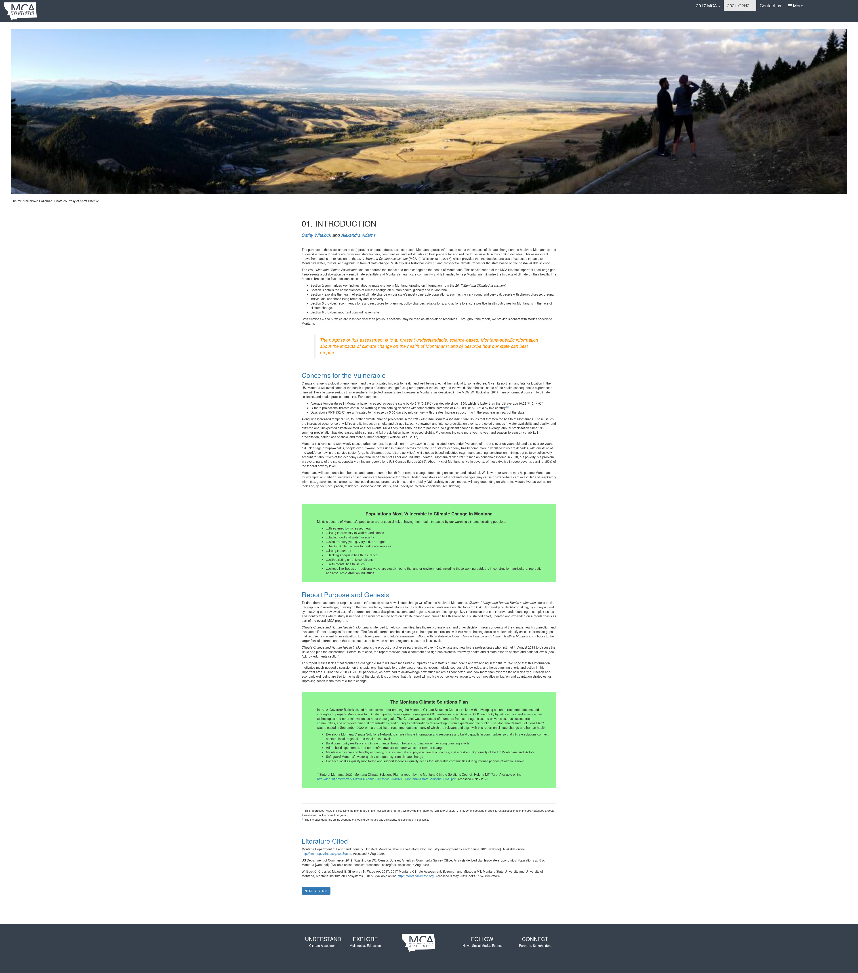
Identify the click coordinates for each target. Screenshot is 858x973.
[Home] (22, 11)
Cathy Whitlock (316, 235)
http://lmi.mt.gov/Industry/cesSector (326, 853)
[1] (418, 257)
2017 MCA (707, 5)
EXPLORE (365, 941)
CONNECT (535, 941)
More (797, 5)
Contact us (770, 5)
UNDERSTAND (323, 941)
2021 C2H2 (739, 5)
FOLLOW (482, 941)
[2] (507, 407)
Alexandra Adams (358, 235)
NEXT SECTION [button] (316, 891)
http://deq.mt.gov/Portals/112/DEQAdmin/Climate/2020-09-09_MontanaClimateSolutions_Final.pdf (386, 779)
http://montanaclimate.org (415, 876)
